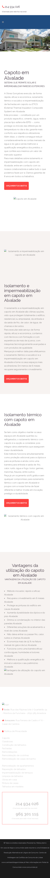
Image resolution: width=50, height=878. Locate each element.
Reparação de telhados (14, 769)
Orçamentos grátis (16, 186)
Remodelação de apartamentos (18, 766)
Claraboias (7, 741)
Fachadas (7, 748)
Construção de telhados (14, 745)
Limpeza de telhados (12, 776)
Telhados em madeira (12, 786)
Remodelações (9, 752)
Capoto (6, 738)
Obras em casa (9, 779)
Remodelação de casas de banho (19, 759)
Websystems (41, 843)
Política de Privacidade (15, 731)
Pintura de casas (10, 783)
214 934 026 (12, 6)
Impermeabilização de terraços (17, 772)
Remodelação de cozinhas (15, 755)
